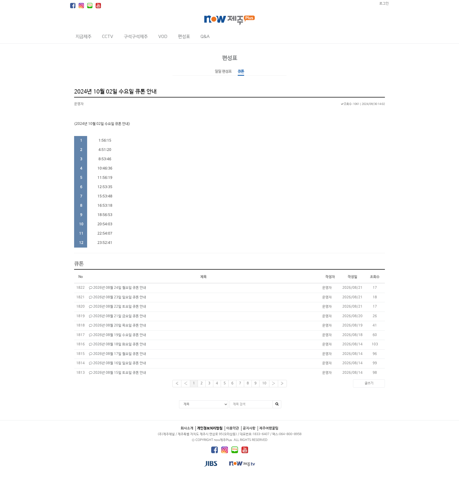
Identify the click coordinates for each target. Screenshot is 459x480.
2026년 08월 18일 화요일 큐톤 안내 (119, 344)
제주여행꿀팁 (268, 428)
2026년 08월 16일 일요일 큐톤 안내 (119, 363)
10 (264, 383)
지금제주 (83, 36)
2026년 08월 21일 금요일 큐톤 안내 (119, 316)
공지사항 (249, 428)
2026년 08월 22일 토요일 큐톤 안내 (119, 307)
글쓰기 (369, 383)
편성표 (229, 58)
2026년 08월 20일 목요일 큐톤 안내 (119, 326)
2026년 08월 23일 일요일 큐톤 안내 (119, 297)
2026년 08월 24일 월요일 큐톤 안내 (119, 288)
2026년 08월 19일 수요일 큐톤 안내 (119, 335)
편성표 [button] (184, 36)
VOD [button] (162, 36)
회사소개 (187, 428)
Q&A (205, 36)
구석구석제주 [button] (136, 36)
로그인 (384, 4)
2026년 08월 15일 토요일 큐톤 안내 (119, 373)
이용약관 (232, 428)
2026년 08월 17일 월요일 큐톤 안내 (119, 354)
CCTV (107, 36)
